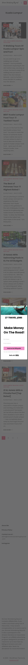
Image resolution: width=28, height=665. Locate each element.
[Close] (25, 307)
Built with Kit (14, 355)
